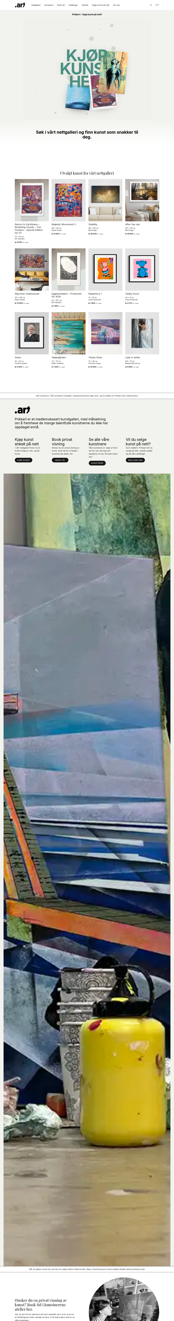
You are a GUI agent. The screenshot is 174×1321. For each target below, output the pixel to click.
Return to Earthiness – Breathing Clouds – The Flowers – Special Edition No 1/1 (29, 228)
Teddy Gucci (132, 293)
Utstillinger (73, 5)
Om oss (116, 5)
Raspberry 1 (95, 293)
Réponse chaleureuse (27, 293)
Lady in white (132, 357)
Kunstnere (49, 5)
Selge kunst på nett (100, 5)
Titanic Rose (95, 357)
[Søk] (151, 5)
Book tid (61, 5)
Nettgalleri (35, 5)
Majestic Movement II (64, 224)
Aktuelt (85, 5)
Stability (92, 224)
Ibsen (18, 357)
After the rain (132, 224)
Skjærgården (59, 357)
